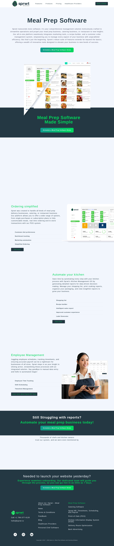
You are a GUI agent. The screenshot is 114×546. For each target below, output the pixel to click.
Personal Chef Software (48, 528)
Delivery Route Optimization (80, 525)
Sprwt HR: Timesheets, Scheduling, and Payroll (83, 511)
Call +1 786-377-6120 (20, 517)
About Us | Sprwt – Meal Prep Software (48, 504)
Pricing (58, 3)
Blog (40, 520)
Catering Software (76, 507)
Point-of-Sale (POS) (77, 516)
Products (49, 3)
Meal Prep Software (76, 503)
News (40, 508)
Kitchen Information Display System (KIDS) (83, 521)
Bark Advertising (75, 529)
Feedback (42, 516)
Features (38, 3)
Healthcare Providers (73, 3)
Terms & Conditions (46, 512)
